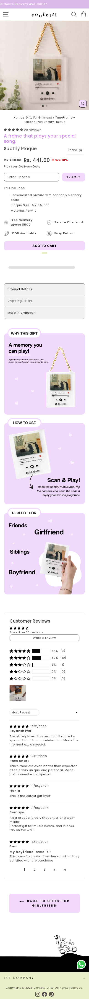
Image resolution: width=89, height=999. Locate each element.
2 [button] (35, 869)
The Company (19, 978)
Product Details (20, 289)
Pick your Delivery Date (22, 166)
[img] (20, 726)
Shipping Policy (20, 301)
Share (72, 150)
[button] (14, 130)
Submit (73, 177)
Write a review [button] (44, 638)
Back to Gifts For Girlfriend (48, 903)
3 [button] (45, 869)
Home (18, 117)
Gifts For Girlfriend (39, 117)
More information (21, 312)
